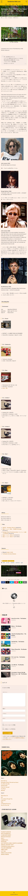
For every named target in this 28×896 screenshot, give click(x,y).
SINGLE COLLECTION (6, 852)
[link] (14, 607)
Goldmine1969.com (14, 1)
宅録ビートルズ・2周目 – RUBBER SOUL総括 (11, 529)
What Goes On (4, 795)
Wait (2, 802)
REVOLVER (3, 841)
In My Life (3, 800)
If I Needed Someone (6, 803)
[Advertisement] (14, 871)
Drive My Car (4, 780)
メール (4, 713)
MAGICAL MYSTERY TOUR (7, 844)
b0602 (4, 562)
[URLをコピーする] (25, 582)
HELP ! (2, 838)
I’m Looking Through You (6, 798)
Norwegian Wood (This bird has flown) (9, 782)
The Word (3, 788)
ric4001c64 (18, 562)
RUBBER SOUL (10, 13)
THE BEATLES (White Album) (7, 846)
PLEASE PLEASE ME (6, 832)
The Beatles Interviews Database (9, 554)
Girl (2, 797)
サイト (4, 718)
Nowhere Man (4, 785)
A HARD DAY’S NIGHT (6, 835)
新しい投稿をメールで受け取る (9, 729)
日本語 (11, 552)
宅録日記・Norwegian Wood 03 (8, 527)
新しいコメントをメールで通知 (9, 725)
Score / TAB (4, 388)
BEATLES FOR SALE (6, 836)
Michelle (3, 790)
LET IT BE (3, 851)
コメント (5, 692)
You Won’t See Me (5, 784)
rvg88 (22, 562)
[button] (3, 582)
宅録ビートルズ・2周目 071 (8, 536)
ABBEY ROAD (4, 849)
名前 (4, 708)
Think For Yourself (5, 787)
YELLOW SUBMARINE (6, 848)
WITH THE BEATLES (5, 833)
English (8, 552)
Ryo (14, 600)
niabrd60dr (12, 562)
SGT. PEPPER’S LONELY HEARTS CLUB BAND (11, 843)
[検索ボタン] (26, 1)
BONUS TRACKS (5, 854)
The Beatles (4, 13)
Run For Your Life (5, 805)
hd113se (7, 562)
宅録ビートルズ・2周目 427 (8, 535)
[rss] (14, 892)
